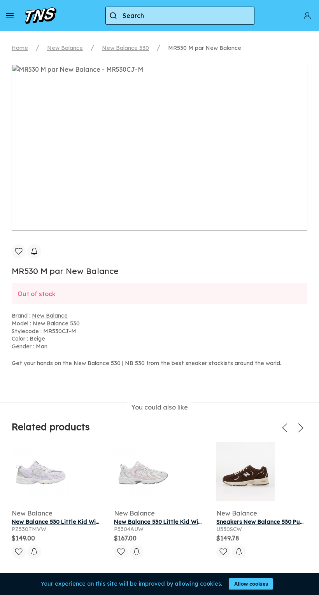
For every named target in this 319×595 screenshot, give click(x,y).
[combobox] (179, 16)
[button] (9, 15)
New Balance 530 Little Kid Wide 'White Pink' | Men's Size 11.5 (198, 521)
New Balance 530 (125, 47)
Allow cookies (251, 584)
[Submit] (114, 15)
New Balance (65, 47)
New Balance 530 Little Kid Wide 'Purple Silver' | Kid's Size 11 (96, 521)
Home (20, 47)
